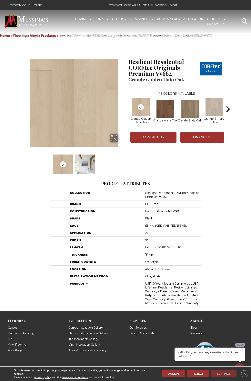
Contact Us (153, 137)
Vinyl (34, 36)
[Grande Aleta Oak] (165, 109)
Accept (173, 373)
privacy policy (42, 377)
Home (5, 36)
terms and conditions (75, 377)
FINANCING (202, 137)
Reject (198, 373)
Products (48, 36)
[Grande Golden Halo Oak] (141, 107)
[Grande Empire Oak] (214, 107)
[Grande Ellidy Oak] (190, 109)
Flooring (20, 36)
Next (121, 162)
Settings (224, 373)
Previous (27, 162)
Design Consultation (27, 5)
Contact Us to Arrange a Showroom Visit (143, 5)
